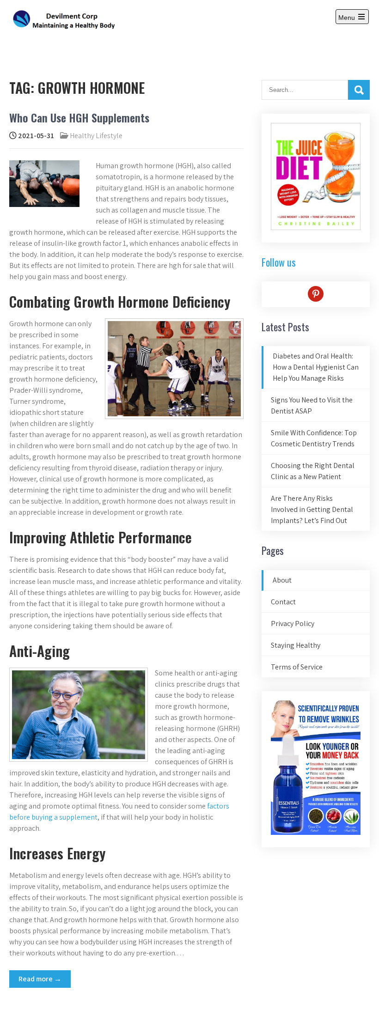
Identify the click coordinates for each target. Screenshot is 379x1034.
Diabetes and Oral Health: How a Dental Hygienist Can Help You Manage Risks (316, 367)
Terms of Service (297, 667)
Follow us (279, 262)
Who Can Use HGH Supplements (79, 117)
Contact (283, 602)
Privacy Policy (292, 623)
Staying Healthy (295, 645)
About (282, 580)
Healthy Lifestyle (96, 135)
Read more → (39, 979)
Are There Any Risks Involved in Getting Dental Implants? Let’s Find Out (312, 509)
